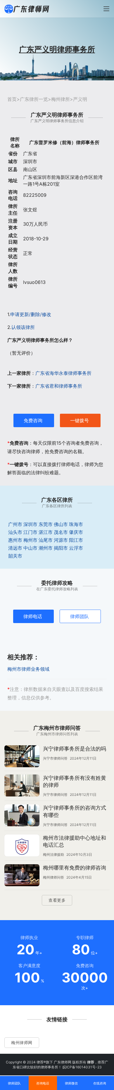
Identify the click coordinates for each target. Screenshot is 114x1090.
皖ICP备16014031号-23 (82, 1067)
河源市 (61, 540)
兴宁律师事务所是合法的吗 (74, 749)
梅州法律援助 (53, 854)
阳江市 (76, 540)
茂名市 (61, 532)
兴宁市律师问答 (55, 758)
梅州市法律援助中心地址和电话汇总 (74, 841)
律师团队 (79, 616)
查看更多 (57, 900)
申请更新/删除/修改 (30, 314)
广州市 (15, 524)
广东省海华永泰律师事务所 (63, 373)
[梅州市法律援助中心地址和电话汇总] (21, 846)
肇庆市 (76, 532)
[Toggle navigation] (106, 9)
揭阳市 (61, 548)
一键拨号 (79, 420)
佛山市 (61, 524)
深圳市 (30, 524)
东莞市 (46, 524)
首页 (12, 99)
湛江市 (46, 532)
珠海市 (76, 524)
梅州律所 (60, 99)
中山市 (30, 548)
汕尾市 (46, 540)
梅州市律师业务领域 (28, 669)
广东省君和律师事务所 (58, 386)
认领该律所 (23, 327)
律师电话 (32, 616)
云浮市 (76, 548)
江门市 (30, 532)
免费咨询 (33, 420)
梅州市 (30, 540)
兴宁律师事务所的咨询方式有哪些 (74, 811)
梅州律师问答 (53, 877)
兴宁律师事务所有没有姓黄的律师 (74, 781)
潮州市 (46, 548)
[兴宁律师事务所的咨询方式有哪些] (21, 816)
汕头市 (15, 532)
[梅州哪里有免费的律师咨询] (21, 876)
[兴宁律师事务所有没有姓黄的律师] (21, 786)
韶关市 (15, 556)
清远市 (15, 548)
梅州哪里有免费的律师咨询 (74, 868)
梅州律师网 (21, 1042)
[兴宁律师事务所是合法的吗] (21, 757)
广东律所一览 (34, 99)
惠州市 (15, 540)
